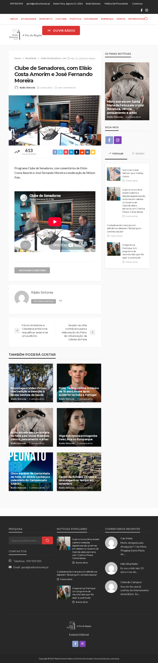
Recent (140, 153)
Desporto (45, 18)
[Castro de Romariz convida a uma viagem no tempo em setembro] (79, 471)
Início (14, 18)
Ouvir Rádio (64, 30)
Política (75, 18)
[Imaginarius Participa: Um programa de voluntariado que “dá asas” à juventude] (113, 249)
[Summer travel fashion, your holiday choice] (113, 174)
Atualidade (28, 18)
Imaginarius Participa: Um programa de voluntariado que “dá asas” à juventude (133, 251)
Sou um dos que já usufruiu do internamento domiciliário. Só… (134, 590)
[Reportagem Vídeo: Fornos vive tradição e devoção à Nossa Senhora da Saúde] (31, 383)
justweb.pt (114, 658)
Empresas (107, 18)
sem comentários (67, 87)
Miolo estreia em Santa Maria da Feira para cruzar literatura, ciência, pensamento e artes (30, 436)
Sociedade (91, 18)
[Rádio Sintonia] (25, 34)
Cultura (61, 18)
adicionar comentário (32, 270)
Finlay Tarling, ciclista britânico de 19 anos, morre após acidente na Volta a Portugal (79, 391)
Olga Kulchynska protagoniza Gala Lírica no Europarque (78, 437)
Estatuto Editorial (79, 634)
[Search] (146, 19)
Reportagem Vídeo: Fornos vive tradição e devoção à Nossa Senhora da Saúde (29, 391)
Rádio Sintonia (93, 3)
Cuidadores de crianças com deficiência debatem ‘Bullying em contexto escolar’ (124, 228)
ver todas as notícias (44, 301)
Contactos (137, 3)
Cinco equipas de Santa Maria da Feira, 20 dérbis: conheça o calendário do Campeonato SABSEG (30, 478)
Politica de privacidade (116, 3)
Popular (117, 153)
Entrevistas (136, 18)
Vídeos (120, 18)
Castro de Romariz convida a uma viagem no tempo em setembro (78, 480)
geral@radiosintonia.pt (35, 567)
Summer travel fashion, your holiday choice (132, 173)
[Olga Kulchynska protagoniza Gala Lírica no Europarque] (79, 427)
